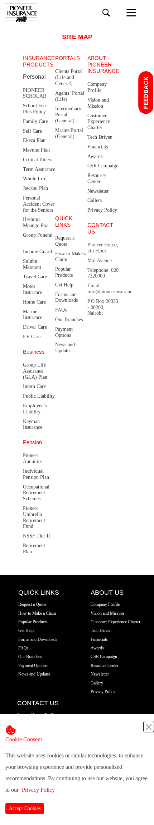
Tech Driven (99, 137)
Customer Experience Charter (98, 122)
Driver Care (35, 327)
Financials (97, 146)
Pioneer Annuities (32, 458)
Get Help (64, 285)
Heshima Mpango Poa (35, 222)
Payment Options (64, 332)
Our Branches (69, 319)
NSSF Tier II (36, 536)
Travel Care (35, 276)
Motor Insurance (32, 289)
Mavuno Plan (36, 150)
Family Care (35, 121)
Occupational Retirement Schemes (36, 493)
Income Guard (37, 251)
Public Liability (39, 396)
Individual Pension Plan (36, 474)
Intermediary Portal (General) (68, 114)
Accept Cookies (24, 808)
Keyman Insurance (32, 424)
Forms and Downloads (66, 297)
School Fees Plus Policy (35, 108)
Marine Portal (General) (69, 133)
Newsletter (98, 191)
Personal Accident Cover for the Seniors (38, 204)
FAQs (61, 310)
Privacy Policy (38, 790)
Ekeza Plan (34, 140)
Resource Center (96, 178)
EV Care (31, 336)
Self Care (32, 131)
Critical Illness (37, 159)
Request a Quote (64, 241)
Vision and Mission (98, 103)
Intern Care (34, 386)
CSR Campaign (103, 165)
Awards (94, 156)
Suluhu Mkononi (32, 264)
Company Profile (97, 87)
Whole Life (34, 178)
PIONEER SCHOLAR (34, 93)
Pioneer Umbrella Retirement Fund (34, 517)
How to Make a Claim (70, 256)
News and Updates (65, 347)
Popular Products (64, 272)
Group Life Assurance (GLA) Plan (35, 371)
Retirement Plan (34, 548)
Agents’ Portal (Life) (69, 96)
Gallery (94, 200)
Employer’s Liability (35, 408)
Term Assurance (39, 169)
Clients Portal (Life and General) (69, 77)
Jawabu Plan (35, 188)
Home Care (34, 302)
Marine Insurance (32, 314)
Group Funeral (38, 235)
